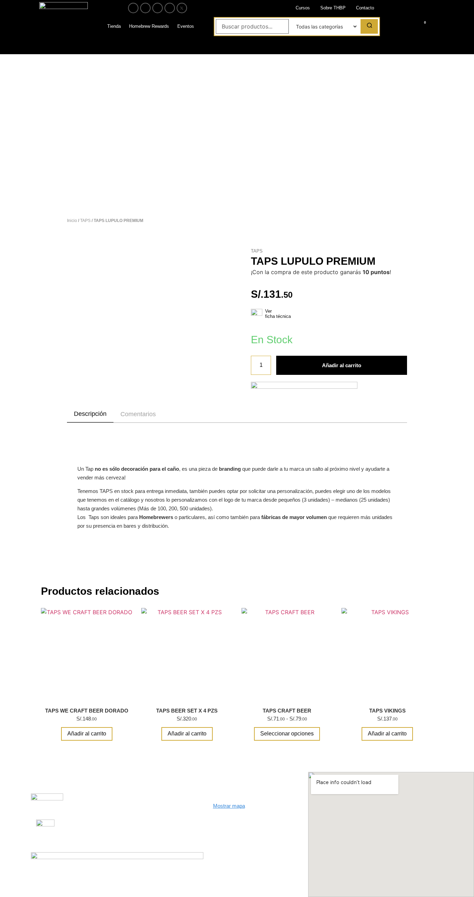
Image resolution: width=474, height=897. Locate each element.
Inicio (72, 220)
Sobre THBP (333, 7)
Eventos (185, 26)
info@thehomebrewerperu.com (248, 837)
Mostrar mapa (229, 806)
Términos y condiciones (147, 827)
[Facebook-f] (133, 8)
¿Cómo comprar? (140, 804)
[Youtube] (157, 8)
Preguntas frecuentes (77, 827)
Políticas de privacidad (146, 815)
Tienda (114, 26)
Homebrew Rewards (149, 26)
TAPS (85, 220)
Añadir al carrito (341, 365)
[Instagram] (145, 8)
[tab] (90, 414)
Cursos (303, 7)
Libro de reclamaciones (82, 801)
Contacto (365, 7)
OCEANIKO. (243, 880)
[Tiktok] (169, 8)
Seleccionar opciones (287, 733)
